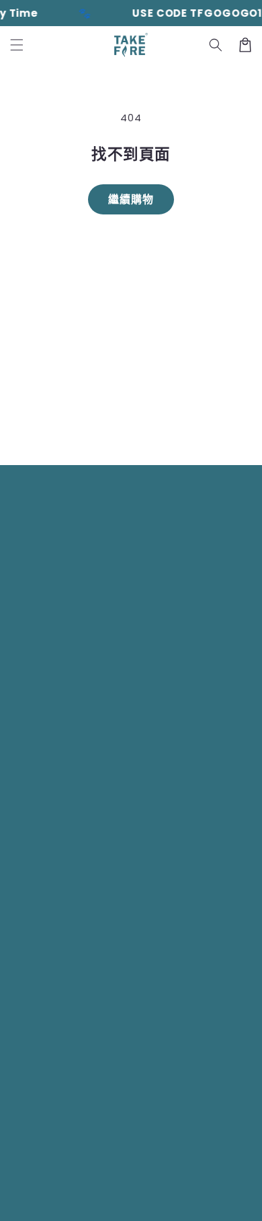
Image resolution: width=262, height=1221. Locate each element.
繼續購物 (131, 199)
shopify (170, 1180)
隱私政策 (71, 1200)
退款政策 (216, 1180)
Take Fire (83, 1180)
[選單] (17, 45)
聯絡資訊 (203, 1200)
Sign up (131, 423)
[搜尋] (215, 45)
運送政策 (159, 1200)
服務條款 (115, 1200)
